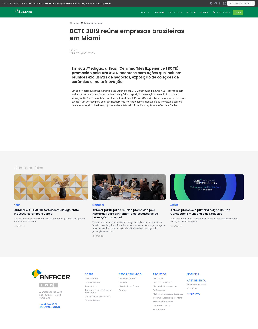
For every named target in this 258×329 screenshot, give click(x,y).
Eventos (122, 290)
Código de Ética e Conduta (97, 296)
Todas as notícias (93, 23)
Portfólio (123, 282)
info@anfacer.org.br (49, 306)
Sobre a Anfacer (92, 282)
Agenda (204, 12)
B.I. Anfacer (192, 288)
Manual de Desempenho (165, 286)
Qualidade (158, 278)
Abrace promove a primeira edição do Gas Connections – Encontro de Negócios (200, 212)
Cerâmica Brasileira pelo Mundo (168, 298)
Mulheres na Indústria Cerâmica (168, 294)
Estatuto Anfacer (92, 300)
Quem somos (91, 278)
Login (238, 12)
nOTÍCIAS (191, 12)
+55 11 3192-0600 (48, 303)
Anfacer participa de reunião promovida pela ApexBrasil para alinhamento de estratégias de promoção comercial (125, 213)
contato (193, 294)
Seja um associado (241, 3)
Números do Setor (127, 278)
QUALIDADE (159, 12)
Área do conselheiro (196, 284)
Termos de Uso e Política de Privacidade (98, 291)
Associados (90, 286)
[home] (23, 11)
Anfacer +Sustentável (163, 302)
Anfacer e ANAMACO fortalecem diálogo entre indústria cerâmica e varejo (46, 212)
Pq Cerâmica (159, 290)
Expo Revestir (159, 309)
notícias (193, 274)
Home (76, 23)
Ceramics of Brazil (161, 305)
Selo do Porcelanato (162, 282)
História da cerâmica (129, 286)
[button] (144, 12)
